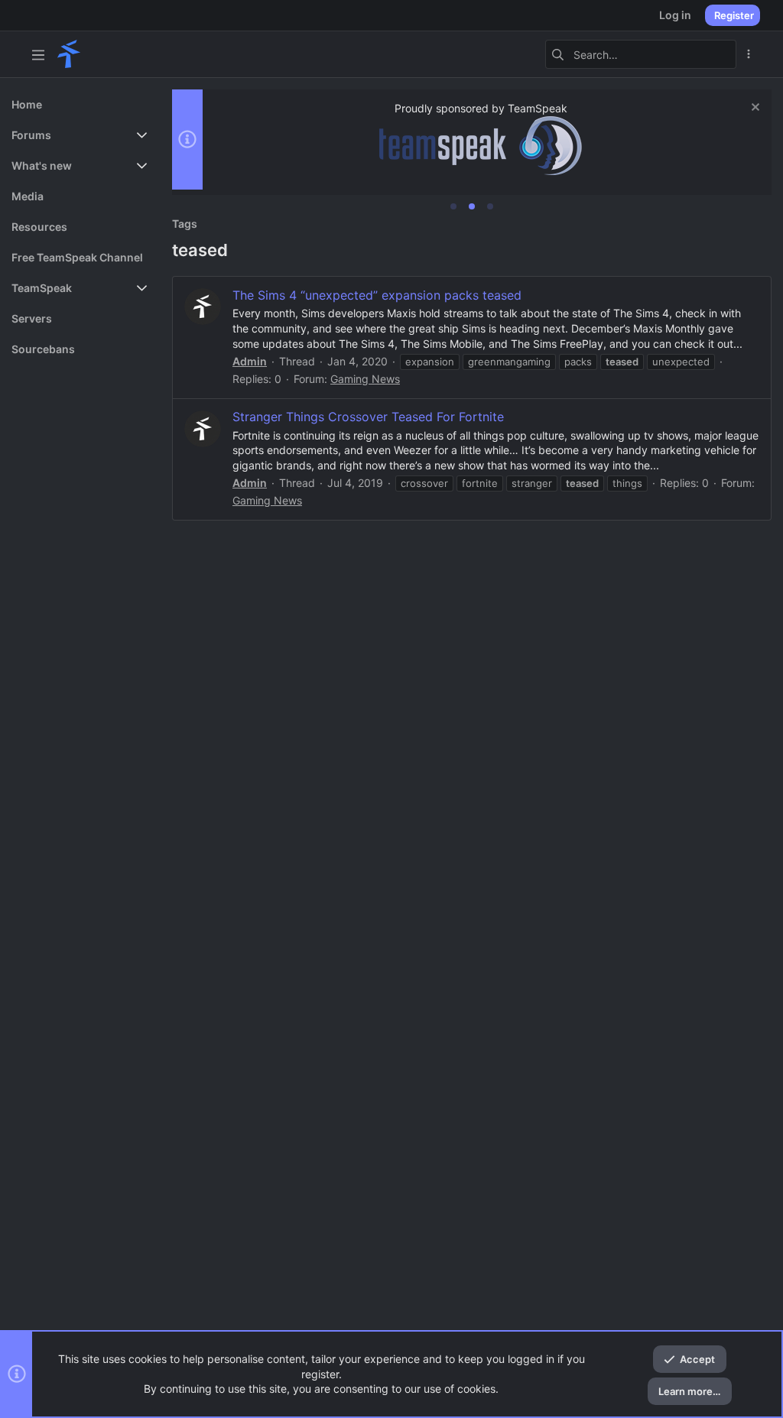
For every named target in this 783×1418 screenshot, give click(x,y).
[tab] (453, 206)
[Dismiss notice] (753, 109)
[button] (38, 54)
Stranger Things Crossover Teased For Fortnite (368, 416)
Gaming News (365, 378)
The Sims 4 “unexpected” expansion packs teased (376, 295)
